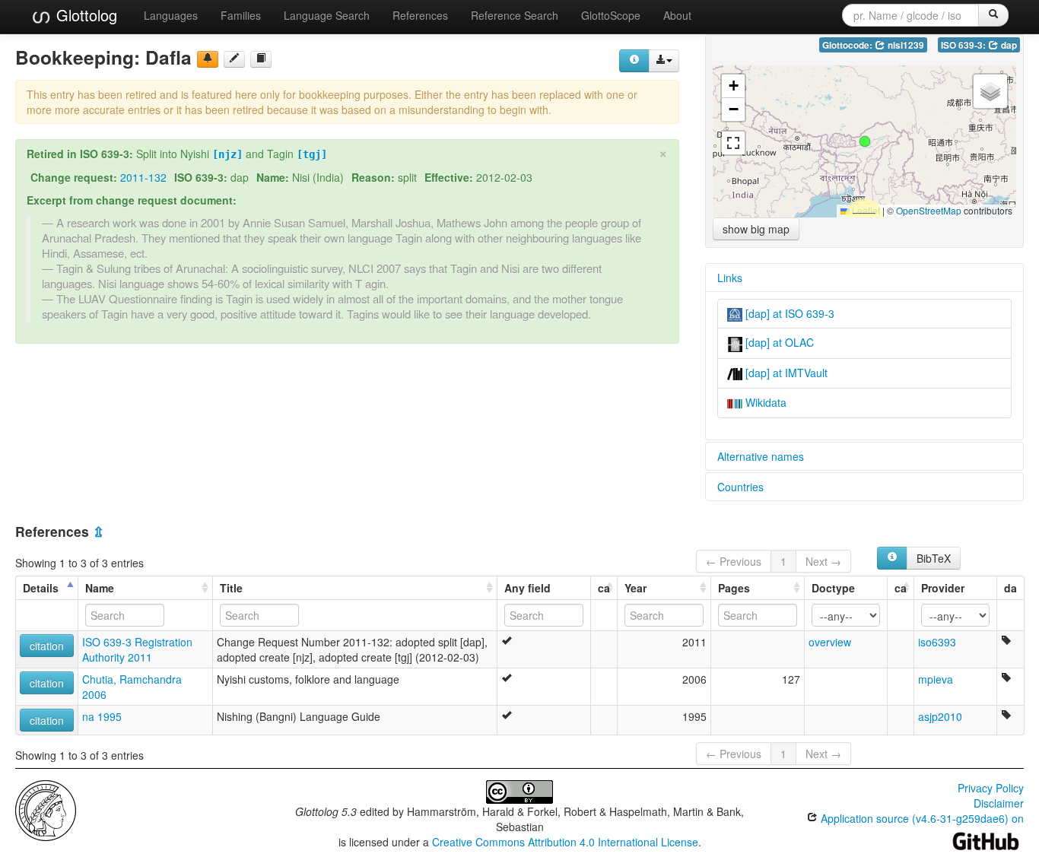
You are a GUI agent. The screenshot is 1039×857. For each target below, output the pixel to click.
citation (47, 645)
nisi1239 (904, 45)
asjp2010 (940, 716)
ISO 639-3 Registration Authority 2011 (137, 649)
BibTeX (934, 558)
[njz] (227, 154)
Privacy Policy (991, 787)
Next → (823, 561)
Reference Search (514, 15)
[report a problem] (207, 59)
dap (1008, 45)
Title (231, 587)
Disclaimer (999, 803)
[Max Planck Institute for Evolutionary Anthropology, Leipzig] (45, 809)
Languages (171, 15)
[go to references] (261, 59)
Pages (734, 587)
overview (830, 641)
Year (635, 587)
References (420, 15)
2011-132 (143, 177)
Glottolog (84, 15)
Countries (740, 486)
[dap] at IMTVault (785, 372)
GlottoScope (610, 15)
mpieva (935, 679)
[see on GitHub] (234, 59)
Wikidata (764, 402)
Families (241, 15)
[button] (864, 141)
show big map (756, 228)
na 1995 (102, 716)
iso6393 (937, 641)
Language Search (327, 15)
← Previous (733, 561)
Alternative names (760, 456)
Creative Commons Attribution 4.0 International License (565, 841)
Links (729, 277)
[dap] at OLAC (778, 342)
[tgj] (312, 154)
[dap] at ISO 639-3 (788, 313)
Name (99, 587)
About (677, 15)
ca (604, 587)
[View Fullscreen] (733, 143)
